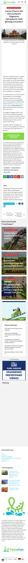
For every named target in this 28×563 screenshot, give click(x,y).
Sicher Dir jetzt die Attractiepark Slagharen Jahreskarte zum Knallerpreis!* (13, 136)
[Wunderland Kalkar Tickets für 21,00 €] (5, 489)
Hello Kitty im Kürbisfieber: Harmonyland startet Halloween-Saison (13, 335)
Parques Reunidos (16, 167)
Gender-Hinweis (5, 459)
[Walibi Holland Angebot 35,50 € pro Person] (14, 238)
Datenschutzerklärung (7, 456)
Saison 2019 (7, 172)
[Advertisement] (14, 60)
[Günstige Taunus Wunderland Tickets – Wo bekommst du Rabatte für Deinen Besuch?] (5, 472)
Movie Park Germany (17, 104)
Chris (14, 25)
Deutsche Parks (8, 281)
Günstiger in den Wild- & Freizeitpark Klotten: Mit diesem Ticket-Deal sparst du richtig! (14, 347)
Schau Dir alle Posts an (9, 203)
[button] (3, 560)
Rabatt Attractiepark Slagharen (11, 170)
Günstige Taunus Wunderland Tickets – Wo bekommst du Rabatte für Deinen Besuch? (13, 341)
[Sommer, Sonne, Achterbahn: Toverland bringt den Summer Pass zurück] (14, 263)
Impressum (4, 455)
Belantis (5, 105)
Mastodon (4, 461)
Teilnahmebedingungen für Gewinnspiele (11, 458)
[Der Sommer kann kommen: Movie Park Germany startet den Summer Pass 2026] (14, 288)
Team (3, 453)
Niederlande (7, 167)
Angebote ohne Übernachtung (13, 7)
